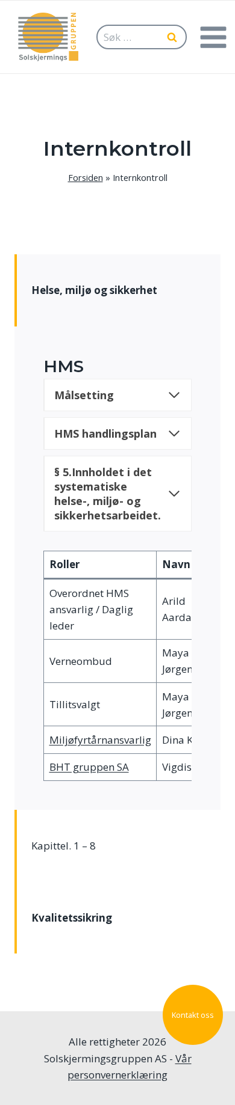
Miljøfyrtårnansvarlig (100, 740)
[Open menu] (213, 37)
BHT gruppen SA (89, 767)
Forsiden (85, 177)
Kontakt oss (193, 1014)
